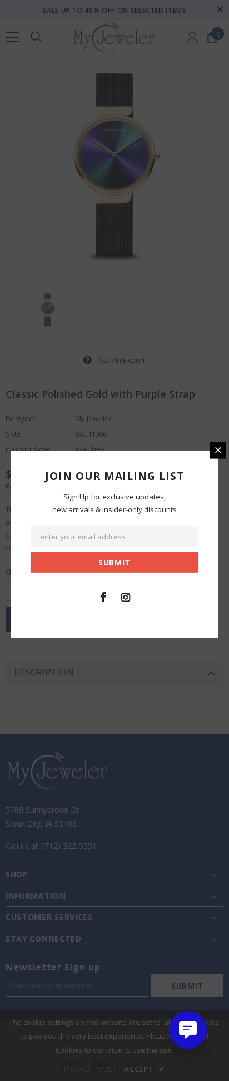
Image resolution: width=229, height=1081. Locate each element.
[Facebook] (102, 596)
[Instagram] (125, 596)
